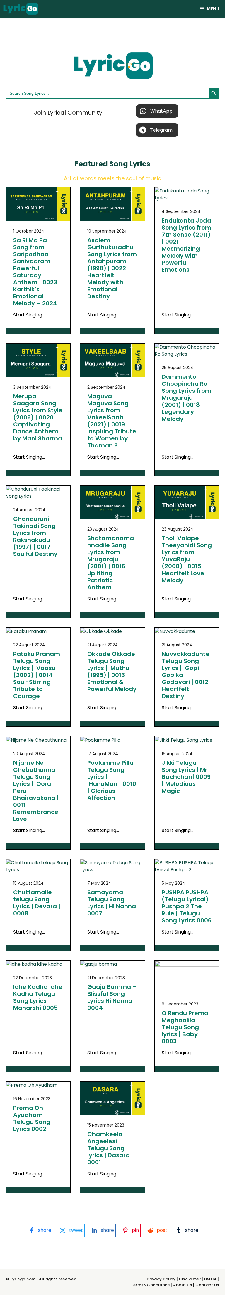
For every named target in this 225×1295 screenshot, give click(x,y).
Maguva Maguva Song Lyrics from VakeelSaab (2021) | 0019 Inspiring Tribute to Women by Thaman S (111, 421)
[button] (157, 111)
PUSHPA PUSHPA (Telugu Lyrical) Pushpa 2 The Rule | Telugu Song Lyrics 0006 (187, 906)
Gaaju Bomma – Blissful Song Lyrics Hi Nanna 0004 (112, 997)
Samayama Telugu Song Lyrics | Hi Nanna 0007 (111, 902)
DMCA (210, 1279)
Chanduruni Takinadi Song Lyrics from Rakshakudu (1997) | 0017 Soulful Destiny (35, 536)
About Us (182, 1285)
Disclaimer (190, 1279)
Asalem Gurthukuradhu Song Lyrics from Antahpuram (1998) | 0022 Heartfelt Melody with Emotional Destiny (112, 268)
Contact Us (207, 1285)
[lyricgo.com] (20, 9)
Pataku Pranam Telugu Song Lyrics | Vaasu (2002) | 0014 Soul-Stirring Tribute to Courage (36, 675)
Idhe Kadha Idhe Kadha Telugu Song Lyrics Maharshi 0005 (37, 997)
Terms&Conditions (150, 1285)
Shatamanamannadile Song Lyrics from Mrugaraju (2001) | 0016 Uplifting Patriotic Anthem (110, 562)
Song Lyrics (129, 164)
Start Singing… (29, 314)
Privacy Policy (161, 1279)
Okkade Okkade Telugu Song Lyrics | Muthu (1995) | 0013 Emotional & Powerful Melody (112, 671)
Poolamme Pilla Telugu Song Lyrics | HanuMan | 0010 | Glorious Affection (111, 780)
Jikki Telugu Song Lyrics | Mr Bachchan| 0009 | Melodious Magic (186, 777)
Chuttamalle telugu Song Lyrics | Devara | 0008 (36, 902)
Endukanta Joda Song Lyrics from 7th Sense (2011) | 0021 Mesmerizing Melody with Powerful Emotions (186, 245)
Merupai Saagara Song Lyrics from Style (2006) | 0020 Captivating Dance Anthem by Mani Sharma (37, 417)
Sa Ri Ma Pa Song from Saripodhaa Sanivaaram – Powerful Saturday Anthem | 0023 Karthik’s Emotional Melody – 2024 (35, 271)
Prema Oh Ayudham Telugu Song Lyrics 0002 (31, 1118)
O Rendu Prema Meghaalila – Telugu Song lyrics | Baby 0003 (185, 1027)
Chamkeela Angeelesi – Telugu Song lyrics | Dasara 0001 (108, 1148)
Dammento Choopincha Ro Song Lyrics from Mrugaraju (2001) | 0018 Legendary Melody (186, 398)
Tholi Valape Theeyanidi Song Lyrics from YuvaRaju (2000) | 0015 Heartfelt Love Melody (187, 559)
